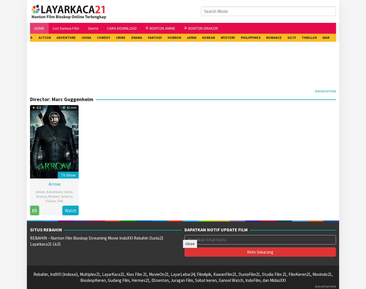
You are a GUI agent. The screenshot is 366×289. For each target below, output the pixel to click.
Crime (67, 192)
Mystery (54, 196)
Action (40, 192)
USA (60, 201)
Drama (41, 196)
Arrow (54, 184)
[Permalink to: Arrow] (54, 141)
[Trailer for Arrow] (34, 211)
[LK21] (69, 11)
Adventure (54, 192)
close (190, 243)
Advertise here (325, 91)
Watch (70, 210)
